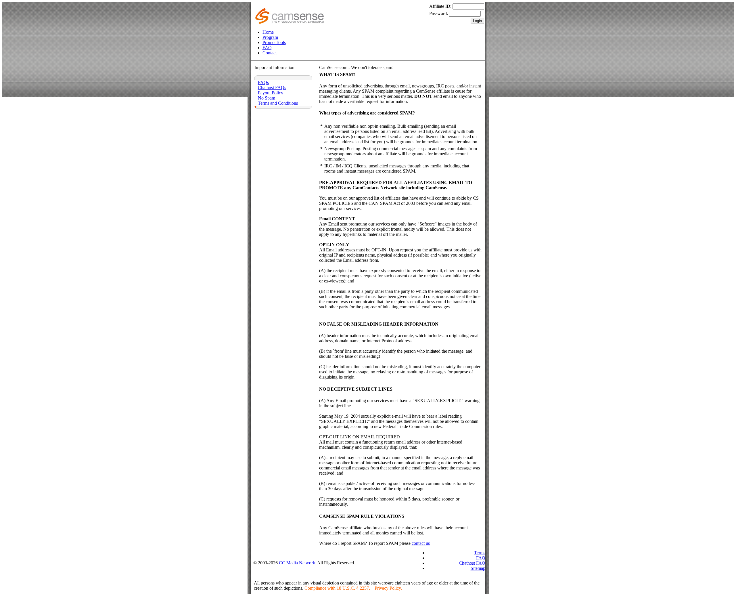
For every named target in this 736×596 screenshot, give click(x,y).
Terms (479, 552)
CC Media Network (297, 562)
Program (270, 37)
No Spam (266, 97)
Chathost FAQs (272, 87)
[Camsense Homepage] (289, 22)
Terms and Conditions (278, 103)
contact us (421, 543)
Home (268, 32)
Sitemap (478, 568)
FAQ (267, 47)
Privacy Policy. (388, 588)
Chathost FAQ (472, 563)
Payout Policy (270, 92)
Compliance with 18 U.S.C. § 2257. (337, 588)
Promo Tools (274, 42)
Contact (269, 52)
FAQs (263, 82)
